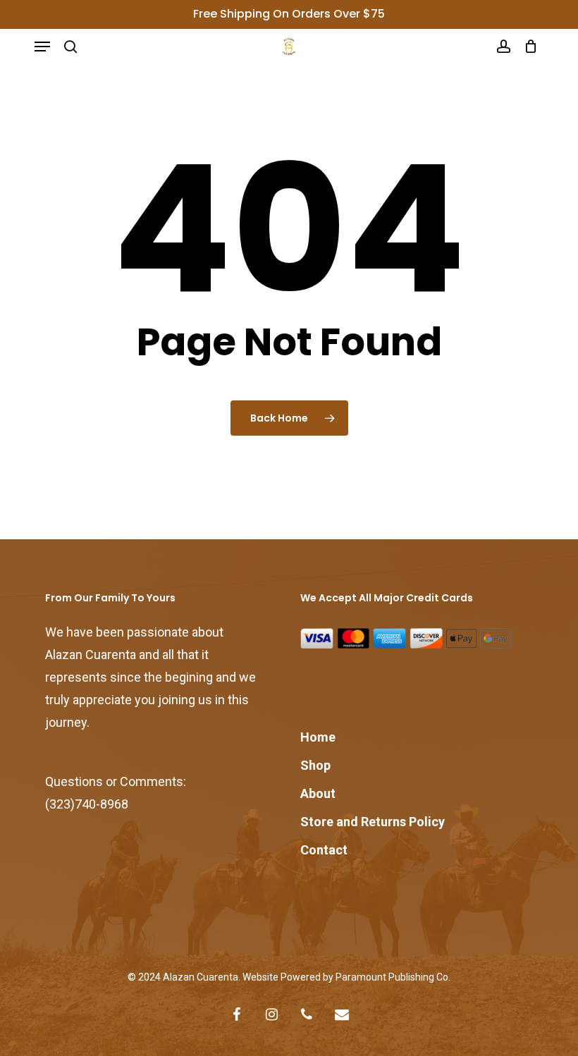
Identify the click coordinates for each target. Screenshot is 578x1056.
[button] (42, 46)
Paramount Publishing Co (392, 977)
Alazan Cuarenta (200, 977)
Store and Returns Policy (372, 821)
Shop (315, 765)
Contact (324, 849)
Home (318, 737)
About (318, 793)
